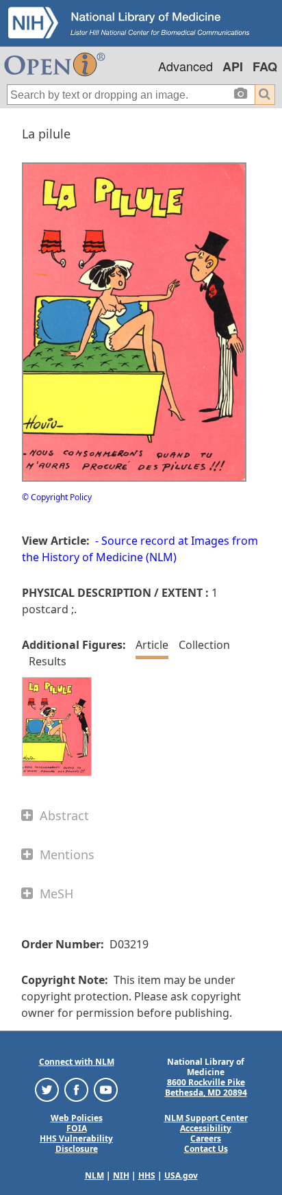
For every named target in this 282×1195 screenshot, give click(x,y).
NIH (121, 1175)
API (232, 66)
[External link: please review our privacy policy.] (47, 1089)
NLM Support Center (206, 1118)
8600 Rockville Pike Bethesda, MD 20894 (206, 1087)
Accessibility (205, 1128)
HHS (146, 1175)
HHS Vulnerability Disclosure (76, 1144)
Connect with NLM (76, 1062)
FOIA (76, 1128)
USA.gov (181, 1175)
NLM (94, 1175)
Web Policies (77, 1118)
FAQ (265, 66)
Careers (205, 1138)
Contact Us (206, 1149)
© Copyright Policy (57, 497)
